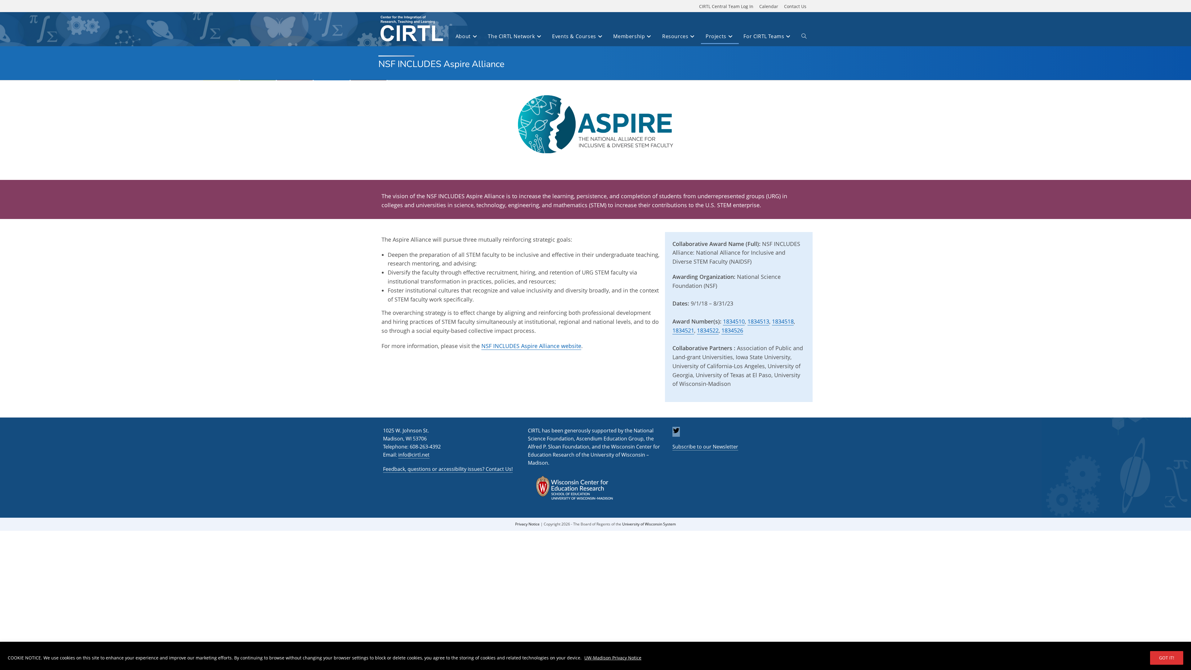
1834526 (732, 330)
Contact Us (795, 6)
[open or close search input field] (804, 37)
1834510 (734, 321)
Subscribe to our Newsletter (705, 446)
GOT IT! (1166, 658)
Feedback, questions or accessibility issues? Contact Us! (448, 469)
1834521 (683, 330)
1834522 (708, 330)
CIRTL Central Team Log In (726, 6)
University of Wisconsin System (649, 524)
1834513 (758, 321)
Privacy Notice (527, 524)
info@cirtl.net (414, 454)
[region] (595, 656)
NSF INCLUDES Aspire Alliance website (531, 346)
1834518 (783, 321)
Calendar (768, 6)
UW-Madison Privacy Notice (612, 658)
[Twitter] (676, 432)
